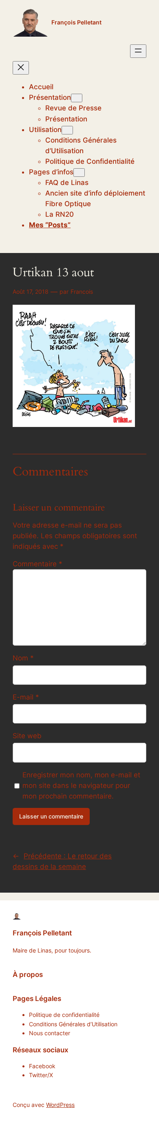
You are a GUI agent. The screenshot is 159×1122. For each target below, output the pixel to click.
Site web (27, 736)
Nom (23, 658)
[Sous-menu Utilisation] (67, 130)
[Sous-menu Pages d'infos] (79, 172)
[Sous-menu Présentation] (76, 98)
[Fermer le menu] (21, 68)
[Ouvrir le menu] (138, 51)
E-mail (26, 697)
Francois (82, 291)
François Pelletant (76, 22)
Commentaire (37, 564)
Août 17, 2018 (31, 291)
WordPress (60, 1104)
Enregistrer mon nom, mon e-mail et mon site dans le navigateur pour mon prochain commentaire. (81, 785)
